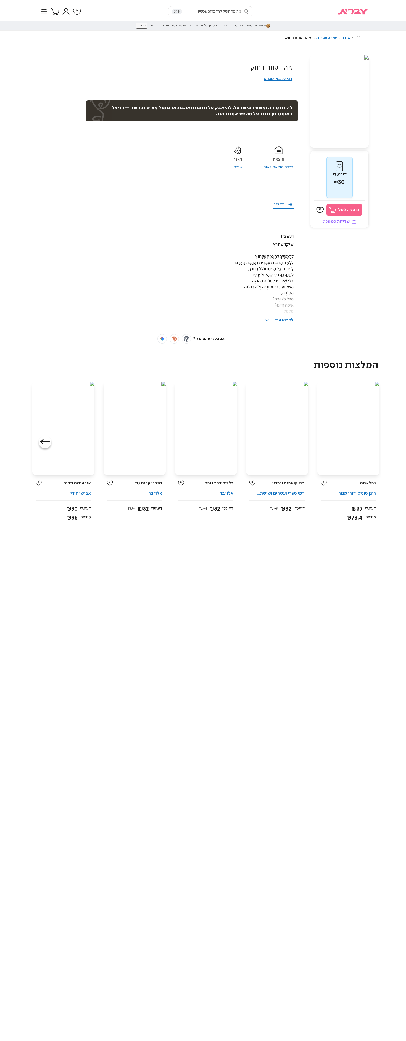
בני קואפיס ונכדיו (288, 483)
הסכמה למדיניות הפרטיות (169, 26)
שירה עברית (326, 38)
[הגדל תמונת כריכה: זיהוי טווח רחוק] (339, 101)
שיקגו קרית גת (148, 483)
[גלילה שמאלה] (45, 442)
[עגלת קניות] (55, 11)
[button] (43, 11)
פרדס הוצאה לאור (279, 167)
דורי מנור (347, 493)
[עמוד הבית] (358, 37)
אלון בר (226, 493)
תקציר (279, 204)
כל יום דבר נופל (219, 483)
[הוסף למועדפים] (320, 210)
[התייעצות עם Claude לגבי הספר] (174, 339)
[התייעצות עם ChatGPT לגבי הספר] (186, 339)
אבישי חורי (80, 493)
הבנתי (141, 26)
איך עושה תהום (77, 483)
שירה (345, 38)
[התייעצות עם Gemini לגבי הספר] (162, 339)
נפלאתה (368, 483)
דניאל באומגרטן (277, 78)
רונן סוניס (367, 493)
